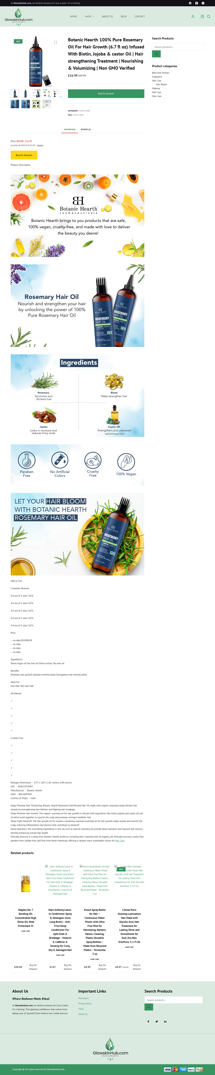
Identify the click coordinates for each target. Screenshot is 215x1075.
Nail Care (156, 92)
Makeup (156, 88)
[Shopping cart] (202, 16)
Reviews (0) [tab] (86, 129)
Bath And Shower (160, 72)
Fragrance (157, 76)
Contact (140, 16)
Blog (124, 16)
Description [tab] (69, 129)
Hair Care (84, 110)
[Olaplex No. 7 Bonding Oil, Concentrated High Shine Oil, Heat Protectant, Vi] (26, 884)
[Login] (193, 16)
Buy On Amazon (106, 93)
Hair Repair (161, 84)
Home (73, 16)
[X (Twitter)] (196, 3)
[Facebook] (190, 3)
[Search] (208, 16)
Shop (88, 16)
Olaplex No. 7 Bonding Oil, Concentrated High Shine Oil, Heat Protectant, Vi (25, 918)
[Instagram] (203, 3)
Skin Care (156, 96)
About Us (107, 16)
